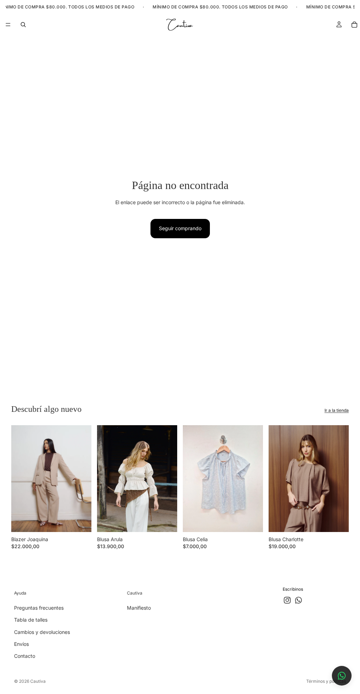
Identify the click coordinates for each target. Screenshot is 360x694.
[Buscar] (23, 24)
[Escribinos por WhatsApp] (342, 676)
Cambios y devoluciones (42, 632)
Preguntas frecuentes (39, 608)
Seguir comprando (180, 228)
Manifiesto (139, 608)
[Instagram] (287, 600)
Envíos (21, 644)
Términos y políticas (326, 681)
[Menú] (8, 25)
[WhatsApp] (298, 600)
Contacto (24, 656)
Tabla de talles (30, 620)
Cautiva (38, 681)
